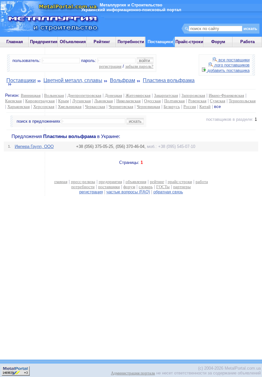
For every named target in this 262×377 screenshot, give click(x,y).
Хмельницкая (69, 106)
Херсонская (43, 106)
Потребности (131, 41)
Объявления (73, 41)
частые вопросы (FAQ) (128, 191)
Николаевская (128, 100)
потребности (83, 186)
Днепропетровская (84, 95)
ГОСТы (163, 186)
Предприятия (44, 41)
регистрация (110, 66)
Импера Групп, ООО (34, 146)
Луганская (81, 100)
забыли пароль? (139, 66)
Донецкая (113, 95)
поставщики (109, 186)
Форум (218, 41)
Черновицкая (148, 106)
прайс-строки (180, 181)
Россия (189, 106)
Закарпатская (166, 95)
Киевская (13, 100)
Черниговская (121, 106)
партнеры (182, 186)
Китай (205, 106)
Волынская (54, 95)
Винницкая (31, 95)
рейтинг (157, 181)
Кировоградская (40, 100)
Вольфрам (122, 80)
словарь (146, 186)
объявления (136, 181)
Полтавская (174, 100)
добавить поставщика (228, 70)
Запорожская (193, 95)
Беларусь (172, 106)
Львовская (103, 100)
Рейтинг (102, 41)
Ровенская (197, 100)
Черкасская (95, 106)
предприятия (110, 181)
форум (129, 186)
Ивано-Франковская (226, 95)
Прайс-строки (189, 41)
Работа (247, 41)
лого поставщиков (231, 65)
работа (202, 181)
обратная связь (168, 191)
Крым (63, 100)
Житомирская (138, 95)
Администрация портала (133, 373)
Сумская (217, 100)
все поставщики (233, 60)
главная (60, 181)
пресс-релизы (83, 181)
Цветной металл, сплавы (72, 80)
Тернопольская (242, 100)
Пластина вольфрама (169, 80)
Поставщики (21, 80)
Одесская (152, 100)
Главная (14, 41)
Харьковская (18, 106)
